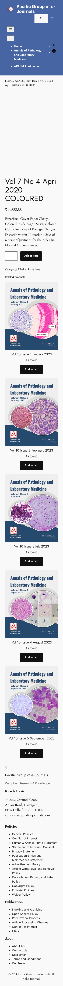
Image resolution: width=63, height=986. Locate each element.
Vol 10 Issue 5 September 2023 (31, 738)
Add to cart (31, 256)
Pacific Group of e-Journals (36, 9)
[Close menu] (10, 38)
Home (18, 46)
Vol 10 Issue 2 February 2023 (31, 450)
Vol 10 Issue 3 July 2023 (31, 546)
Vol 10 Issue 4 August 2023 (32, 642)
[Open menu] (10, 29)
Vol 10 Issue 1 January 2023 (32, 354)
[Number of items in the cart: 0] (52, 18)
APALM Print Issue (26, 81)
